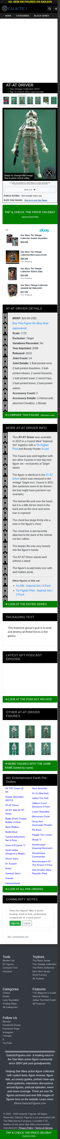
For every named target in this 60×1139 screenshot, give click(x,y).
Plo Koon (37, 829)
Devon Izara (11, 858)
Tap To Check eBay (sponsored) (27, 91)
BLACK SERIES (41, 16)
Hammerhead (12, 883)
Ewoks (6, 996)
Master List (8, 960)
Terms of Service (44, 1128)
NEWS (8, 16)
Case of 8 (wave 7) (15, 845)
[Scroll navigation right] (53, 16)
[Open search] (49, 8)
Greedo (9, 878)
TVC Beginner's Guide (44, 992)
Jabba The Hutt (40, 798)
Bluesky (7, 1021)
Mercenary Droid (41, 816)
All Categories (10, 1007)
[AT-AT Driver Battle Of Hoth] (14, 732)
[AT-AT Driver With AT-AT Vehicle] (14, 749)
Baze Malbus (12, 827)
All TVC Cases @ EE (14, 790)
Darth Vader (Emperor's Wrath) (15, 852)
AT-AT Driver (12, 805)
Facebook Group (11, 1025)
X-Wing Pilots (10, 1003)
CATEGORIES (22, 16)
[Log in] (55, 8)
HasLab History (40, 996)
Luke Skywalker (11, 1000)
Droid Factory (39, 974)
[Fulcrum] (56, 4)
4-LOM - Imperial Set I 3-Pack (33, 585)
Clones (6, 992)
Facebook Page (11, 1028)
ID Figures (8, 964)
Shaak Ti (36, 839)
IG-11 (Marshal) (40, 793)
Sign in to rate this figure (35, 200)
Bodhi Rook (11, 832)
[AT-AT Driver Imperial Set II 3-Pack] (30, 749)
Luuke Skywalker (41, 811)
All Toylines (38, 978)
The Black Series (41, 960)
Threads (7, 1035)
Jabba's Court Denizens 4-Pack (41, 805)
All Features (38, 1003)
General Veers (12, 873)
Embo (8, 868)
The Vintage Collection (22, 89)
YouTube (7, 1043)
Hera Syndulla (39, 788)
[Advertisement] (30, 50)
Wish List (34, 190)
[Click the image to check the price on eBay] (30, 144)
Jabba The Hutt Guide (44, 1000)
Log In (27, 923)
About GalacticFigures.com (30, 1103)
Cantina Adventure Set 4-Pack (15, 838)
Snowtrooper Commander (39, 855)
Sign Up (15, 923)
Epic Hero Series (41, 971)
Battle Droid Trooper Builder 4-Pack (16, 820)
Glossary (7, 971)
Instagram (8, 1032)
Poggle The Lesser (42, 834)
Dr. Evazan (11, 863)
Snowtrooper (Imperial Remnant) (42, 846)
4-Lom (45, 448)
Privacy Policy (26, 1128)
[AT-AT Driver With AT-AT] (46, 749)
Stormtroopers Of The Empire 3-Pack (42, 863)
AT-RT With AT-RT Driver (14, 812)
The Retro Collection (43, 967)
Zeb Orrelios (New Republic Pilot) (41, 872)
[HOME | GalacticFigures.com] (14, 8)
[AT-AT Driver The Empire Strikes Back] (30, 732)
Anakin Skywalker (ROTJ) (14, 798)
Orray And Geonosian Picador (42, 823)
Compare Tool (10, 967)
